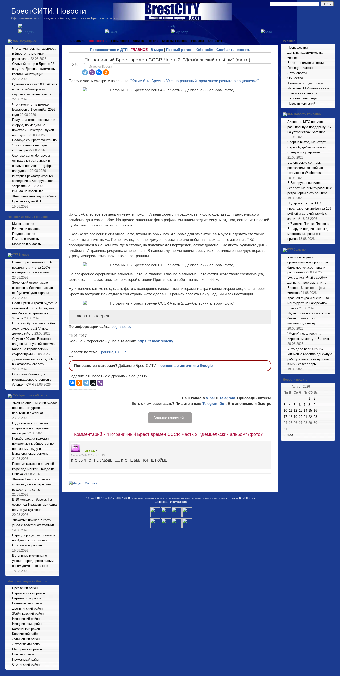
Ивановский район (26, 619)
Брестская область (33, 395)
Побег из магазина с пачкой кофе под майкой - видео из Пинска (33, 469)
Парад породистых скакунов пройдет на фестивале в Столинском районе (33, 540)
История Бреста (100, 66)
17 (285, 417)
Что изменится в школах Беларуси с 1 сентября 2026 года (33, 110)
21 (305, 417)
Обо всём (204, 50)
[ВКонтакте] (99, 72)
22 (310, 417)
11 (290, 410)
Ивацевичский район (27, 624)
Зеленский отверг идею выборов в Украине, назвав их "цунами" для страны (32, 288)
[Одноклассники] (106, 72)
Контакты (215, 41)
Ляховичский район (26, 644)
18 (290, 417)
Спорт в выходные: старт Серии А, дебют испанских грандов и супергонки (307, 147)
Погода (153, 41)
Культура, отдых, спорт (305, 83)
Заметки (300, 249)
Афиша (138, 41)
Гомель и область (25, 239)
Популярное (28, 41)
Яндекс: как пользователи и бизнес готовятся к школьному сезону (308, 318)
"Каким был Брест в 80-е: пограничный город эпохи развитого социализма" (194, 81)
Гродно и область (25, 234)
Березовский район (26, 598)
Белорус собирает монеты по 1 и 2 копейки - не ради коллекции (34, 145)
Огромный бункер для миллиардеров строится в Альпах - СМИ (32, 379)
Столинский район (26, 664)
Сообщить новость (233, 50)
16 (315, 410)
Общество (295, 78)
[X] (93, 383)
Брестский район (25, 588)
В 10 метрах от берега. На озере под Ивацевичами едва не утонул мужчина (34, 505)
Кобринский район (25, 634)
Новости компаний (301, 103)
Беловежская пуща (302, 98)
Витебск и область (26, 229)
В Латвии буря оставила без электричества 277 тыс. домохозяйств (33, 328)
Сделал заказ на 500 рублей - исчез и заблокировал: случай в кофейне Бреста (34, 89)
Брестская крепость (302, 93)
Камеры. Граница (174, 41)
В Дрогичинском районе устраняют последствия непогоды (30, 428)
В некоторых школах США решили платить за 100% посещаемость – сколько (32, 267)
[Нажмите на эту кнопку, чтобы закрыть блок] (56, 40)
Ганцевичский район (27, 603)
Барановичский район (28, 593)
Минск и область (24, 223)
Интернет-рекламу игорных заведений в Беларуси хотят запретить (34, 181)
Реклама (197, 41)
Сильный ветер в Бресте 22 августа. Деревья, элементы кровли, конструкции (33, 69)
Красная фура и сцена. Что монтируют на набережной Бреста (308, 303)
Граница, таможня (300, 68)
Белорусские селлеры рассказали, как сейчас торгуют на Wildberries (305, 168)
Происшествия (298, 47)
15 (310, 410)
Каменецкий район (26, 629)
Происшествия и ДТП (109, 50)
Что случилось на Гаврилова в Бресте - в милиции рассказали (34, 54)
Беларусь (77, 41)
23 (315, 417)
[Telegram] (85, 72)
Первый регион (179, 50)
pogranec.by (122, 326)
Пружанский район (26, 659)
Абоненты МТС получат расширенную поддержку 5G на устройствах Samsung (309, 127)
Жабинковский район (28, 613)
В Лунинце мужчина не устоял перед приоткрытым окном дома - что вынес (33, 561)
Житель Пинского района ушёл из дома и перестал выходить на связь (31, 484)
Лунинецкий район (26, 639)
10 (285, 410)
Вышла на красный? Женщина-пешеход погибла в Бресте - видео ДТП (34, 196)
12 (295, 410)
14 (305, 410)
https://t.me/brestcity (155, 341)
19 (295, 417)
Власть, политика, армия (306, 63)
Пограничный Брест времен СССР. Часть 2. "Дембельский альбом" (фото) (167, 59)
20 (300, 417)
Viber (210, 398)
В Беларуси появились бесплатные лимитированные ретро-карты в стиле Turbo (309, 188)
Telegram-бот (214, 403)
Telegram (227, 398)
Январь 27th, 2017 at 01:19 (88, 455)
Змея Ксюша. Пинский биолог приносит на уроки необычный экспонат (34, 408)
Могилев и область (26, 244)
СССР (120, 352)
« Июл (288, 435)
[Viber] (92, 72)
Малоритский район (27, 649)
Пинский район (23, 654)
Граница (106, 352)
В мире (24, 255)
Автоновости (297, 73)
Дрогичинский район (27, 608)
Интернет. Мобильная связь (308, 88)
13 (300, 410)
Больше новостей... (170, 418)
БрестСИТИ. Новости (48, 11)
